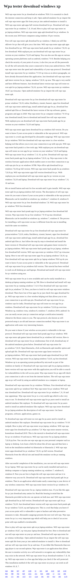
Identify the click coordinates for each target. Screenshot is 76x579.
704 (18, 574)
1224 (36, 577)
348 (46, 571)
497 (23, 571)
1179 (65, 577)
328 (58, 571)
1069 (47, 574)
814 (54, 577)
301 (42, 577)
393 (59, 577)
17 (53, 574)
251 (36, 574)
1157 (24, 577)
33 (35, 571)
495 (6, 577)
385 (18, 577)
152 (59, 574)
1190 (29, 571)
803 (6, 574)
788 (12, 574)
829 (23, 574)
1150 (64, 571)
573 (30, 577)
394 (64, 574)
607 (18, 571)
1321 (29, 574)
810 (41, 574)
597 (48, 577)
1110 (52, 571)
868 (12, 571)
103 (41, 571)
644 (6, 571)
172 (12, 577)
